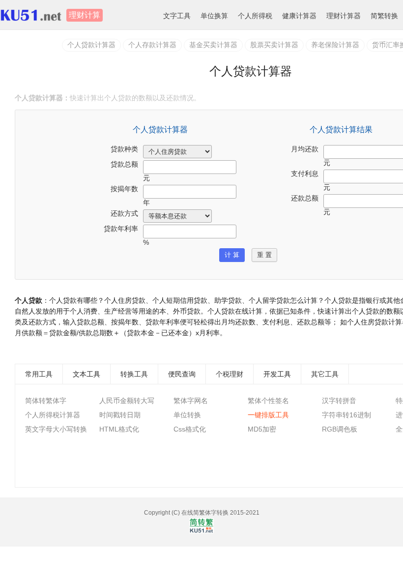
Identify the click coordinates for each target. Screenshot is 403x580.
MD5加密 (262, 429)
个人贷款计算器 (91, 45)
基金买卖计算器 (213, 45)
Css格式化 (189, 429)
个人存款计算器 (152, 45)
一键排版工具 (268, 415)
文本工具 (86, 374)
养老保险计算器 (335, 45)
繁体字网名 (190, 401)
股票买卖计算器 (274, 45)
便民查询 (182, 374)
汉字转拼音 (339, 401)
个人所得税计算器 (52, 415)
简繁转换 (384, 16)
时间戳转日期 (120, 415)
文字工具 (177, 16)
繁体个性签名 (268, 401)
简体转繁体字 (45, 401)
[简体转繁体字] (33, 15)
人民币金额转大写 (126, 401)
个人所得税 (255, 16)
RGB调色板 (339, 429)
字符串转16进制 (346, 415)
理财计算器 (343, 16)
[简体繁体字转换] (201, 531)
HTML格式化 (119, 429)
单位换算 (214, 16)
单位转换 (187, 415)
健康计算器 (299, 16)
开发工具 (277, 374)
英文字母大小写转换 (56, 429)
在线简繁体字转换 (205, 512)
